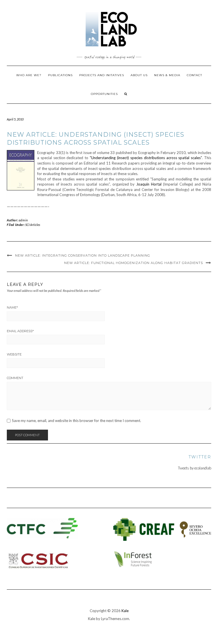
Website (14, 354)
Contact (194, 75)
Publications (60, 75)
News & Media (167, 75)
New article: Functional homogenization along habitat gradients (133, 263)
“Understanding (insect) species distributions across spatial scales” (146, 157)
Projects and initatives (101, 75)
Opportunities (104, 94)
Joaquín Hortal (149, 184)
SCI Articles (32, 224)
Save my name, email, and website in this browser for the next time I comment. (76, 421)
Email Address (20, 331)
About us (139, 75)
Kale (125, 610)
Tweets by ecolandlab (194, 468)
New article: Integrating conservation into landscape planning (82, 255)
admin (23, 220)
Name (12, 307)
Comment (15, 378)
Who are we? (28, 75)
